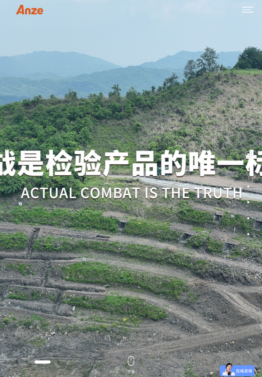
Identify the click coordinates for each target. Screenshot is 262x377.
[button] (248, 154)
